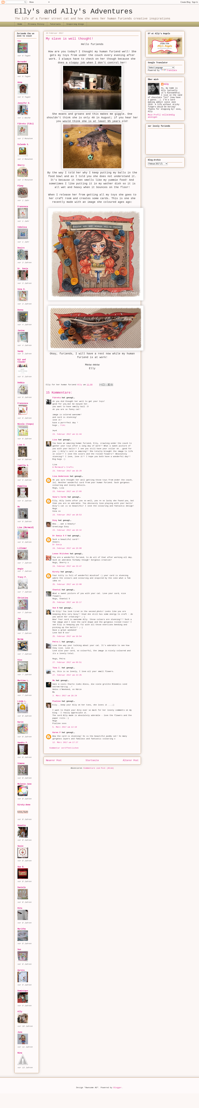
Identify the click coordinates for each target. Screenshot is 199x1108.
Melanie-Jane (24, 784)
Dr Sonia (57, 545)
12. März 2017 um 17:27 (65, 742)
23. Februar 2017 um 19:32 (67, 530)
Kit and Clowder (21, 360)
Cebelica (22, 227)
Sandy (20, 351)
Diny (54, 520)
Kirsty (55, 572)
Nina (19, 1053)
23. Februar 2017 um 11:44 (67, 434)
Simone (20, 763)
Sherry (20, 165)
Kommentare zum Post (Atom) (98, 768)
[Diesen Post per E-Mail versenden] (100, 384)
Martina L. (23, 680)
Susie (20, 846)
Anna (19, 82)
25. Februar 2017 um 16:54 (67, 636)
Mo (53, 680)
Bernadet (22, 62)
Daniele (21, 887)
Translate (172, 70)
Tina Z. (56, 668)
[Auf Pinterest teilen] (111, 384)
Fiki (63, 425)
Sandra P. (22, 742)
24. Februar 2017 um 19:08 (67, 548)
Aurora (20, 970)
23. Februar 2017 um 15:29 (67, 471)
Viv (19, 41)
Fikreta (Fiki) (25, 124)
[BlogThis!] (103, 384)
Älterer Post (131, 760)
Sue (19, 949)
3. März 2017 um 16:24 (64, 696)
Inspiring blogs (75, 24)
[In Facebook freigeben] (109, 384)
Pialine (56, 701)
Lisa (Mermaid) (25, 527)
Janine (20, 330)
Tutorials (55, 24)
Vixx (19, 660)
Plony (20, 186)
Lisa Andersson (60, 476)
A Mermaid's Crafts (62, 467)
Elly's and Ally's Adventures (73, 11)
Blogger (117, 1088)
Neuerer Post (54, 760)
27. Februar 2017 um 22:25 (67, 675)
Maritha (21, 929)
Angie (20, 569)
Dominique (22, 991)
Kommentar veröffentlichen (64, 748)
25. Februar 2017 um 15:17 (67, 602)
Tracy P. (22, 577)
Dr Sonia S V (59, 536)
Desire (20, 248)
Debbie (20, 383)
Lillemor (22, 548)
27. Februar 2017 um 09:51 (67, 662)
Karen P (56, 732)
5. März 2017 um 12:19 (64, 727)
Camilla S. (23, 465)
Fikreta (56, 398)
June (19, 1032)
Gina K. (21, 289)
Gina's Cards (59, 497)
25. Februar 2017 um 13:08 (67, 584)
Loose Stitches (60, 554)
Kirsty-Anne (23, 805)
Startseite (92, 760)
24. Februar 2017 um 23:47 (67, 566)
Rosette (21, 825)
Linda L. (22, 701)
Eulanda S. (23, 144)
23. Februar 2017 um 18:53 (67, 515)
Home (19, 24)
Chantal (56, 590)
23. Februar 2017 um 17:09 (67, 491)
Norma (20, 639)
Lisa (54, 440)
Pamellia (22, 486)
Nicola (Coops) (25, 424)
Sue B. (20, 867)
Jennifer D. (23, 103)
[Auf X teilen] (106, 384)
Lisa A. (21, 445)
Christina (22, 598)
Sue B (55, 608)
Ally (19, 1011)
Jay (19, 618)
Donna (20, 310)
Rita (19, 908)
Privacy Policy (36, 24)
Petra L (56, 642)
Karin (20, 722)
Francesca (22, 206)
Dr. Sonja (22, 268)
